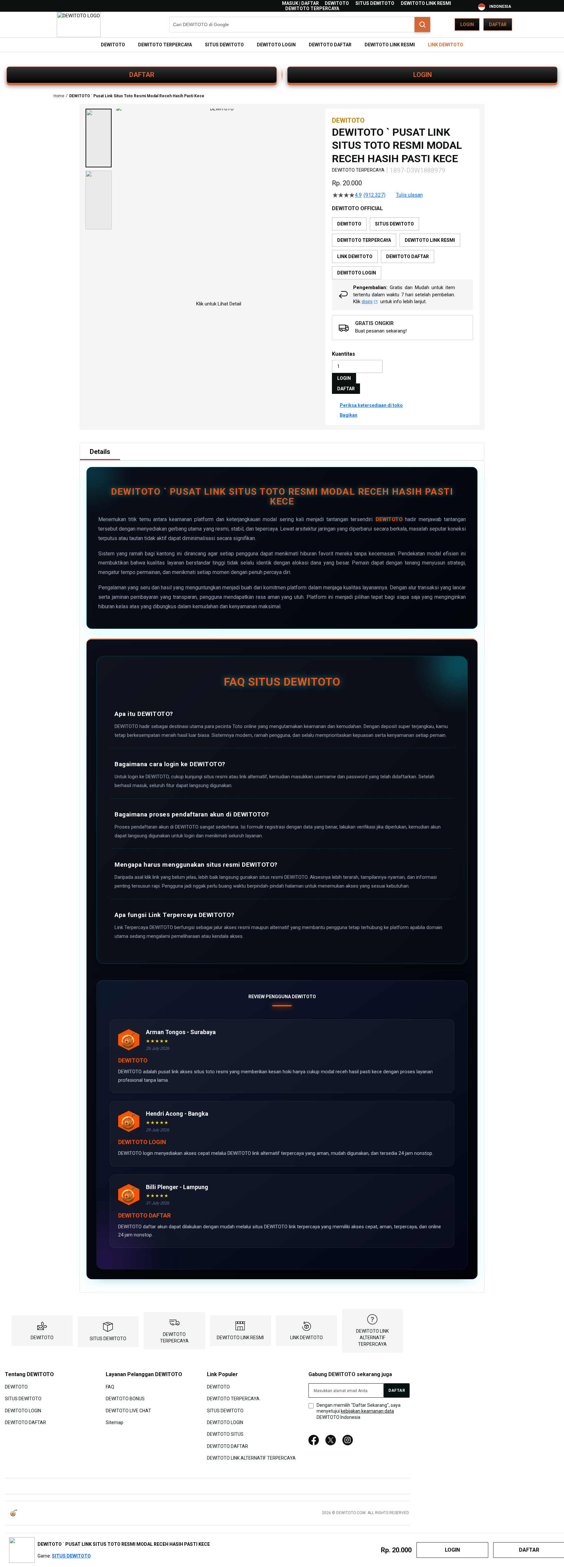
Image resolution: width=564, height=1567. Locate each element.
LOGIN (422, 75)
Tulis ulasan (409, 195)
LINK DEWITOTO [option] (354, 256)
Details (100, 452)
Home (59, 96)
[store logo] (79, 24)
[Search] (422, 24)
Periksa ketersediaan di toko (371, 405)
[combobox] (300, 24)
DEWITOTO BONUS (125, 1398)
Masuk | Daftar (300, 3)
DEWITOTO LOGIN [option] (356, 272)
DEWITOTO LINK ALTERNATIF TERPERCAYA (372, 1337)
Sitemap (114, 1422)
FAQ (110, 1386)
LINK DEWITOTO (306, 1337)
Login (467, 24)
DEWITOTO (337, 3)
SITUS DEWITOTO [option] (394, 223)
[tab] (100, 451)
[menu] (282, 45)
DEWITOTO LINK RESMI (426, 3)
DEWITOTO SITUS (225, 1434)
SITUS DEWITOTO (374, 3)
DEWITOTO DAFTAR (25, 1422)
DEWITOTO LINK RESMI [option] (430, 240)
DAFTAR (141, 75)
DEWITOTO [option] (349, 223)
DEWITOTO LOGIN (23, 1410)
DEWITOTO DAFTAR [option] (407, 256)
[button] (99, 138)
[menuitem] (113, 45)
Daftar (498, 24)
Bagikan (348, 415)
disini (367, 301)
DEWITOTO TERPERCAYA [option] (364, 240)
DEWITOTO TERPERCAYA (312, 8)
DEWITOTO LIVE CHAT (128, 1410)
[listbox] (402, 248)
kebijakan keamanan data (367, 1411)
